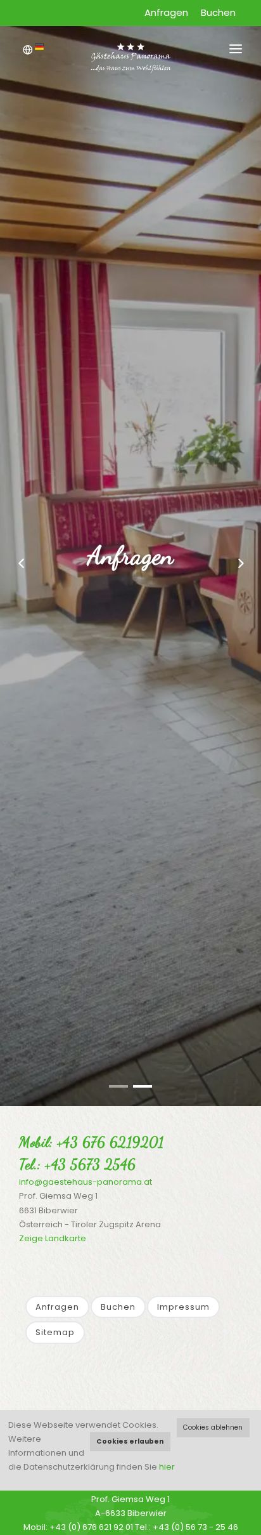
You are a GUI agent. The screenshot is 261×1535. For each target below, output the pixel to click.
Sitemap (55, 1332)
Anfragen (166, 12)
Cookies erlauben (129, 1441)
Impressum (183, 1307)
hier (167, 1467)
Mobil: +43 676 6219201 (91, 1141)
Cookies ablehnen (213, 1427)
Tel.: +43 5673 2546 (77, 1164)
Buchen (218, 12)
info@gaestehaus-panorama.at (85, 1182)
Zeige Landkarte (52, 1238)
